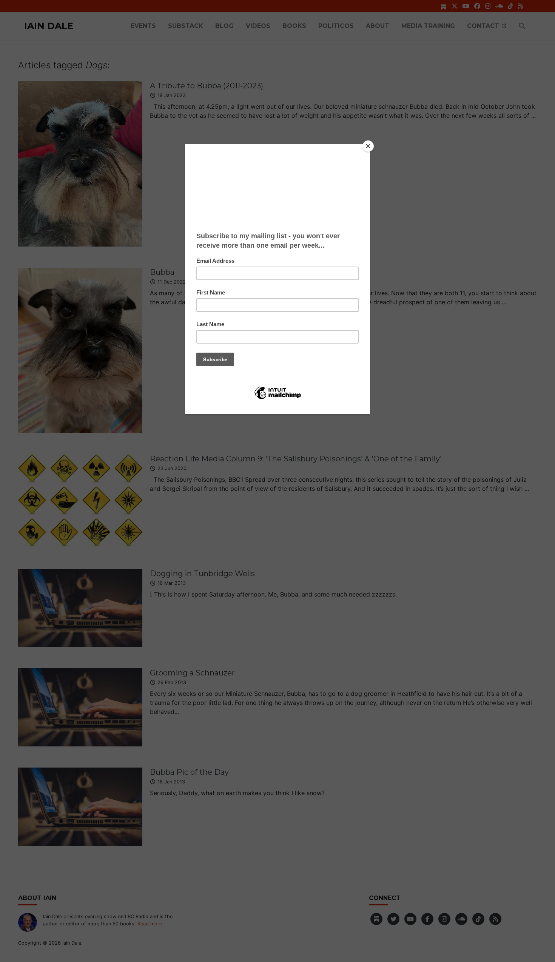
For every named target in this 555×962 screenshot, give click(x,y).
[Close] (368, 146)
